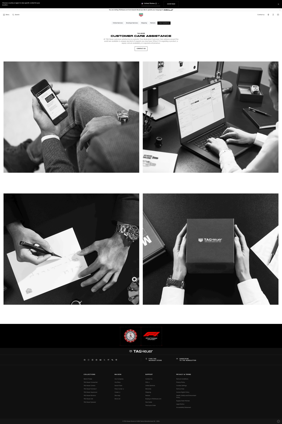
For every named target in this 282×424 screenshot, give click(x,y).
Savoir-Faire (118, 385)
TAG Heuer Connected (90, 382)
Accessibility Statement (183, 407)
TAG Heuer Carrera (89, 385)
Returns (147, 395)
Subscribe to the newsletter (188, 359)
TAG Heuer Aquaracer (90, 392)
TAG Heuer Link (88, 399)
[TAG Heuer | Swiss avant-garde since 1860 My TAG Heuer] (141, 351)
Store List (117, 399)
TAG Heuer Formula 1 (90, 389)
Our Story (117, 382)
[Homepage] (141, 15)
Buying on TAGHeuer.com (153, 399)
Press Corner (119, 389)
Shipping (148, 392)
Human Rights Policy (182, 392)
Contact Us (148, 379)
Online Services (150, 385)
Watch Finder (88, 379)
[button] (273, 14)
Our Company (119, 379)
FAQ (146, 382)
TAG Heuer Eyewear (90, 402)
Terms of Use (180, 389)
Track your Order (150, 405)
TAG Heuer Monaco (90, 395)
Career (117, 392)
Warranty (148, 389)
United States (149, 3)
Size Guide (148, 402)
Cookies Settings (181, 385)
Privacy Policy (180, 382)
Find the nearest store (155, 359)
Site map (117, 395)
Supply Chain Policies (183, 401)
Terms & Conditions (182, 379)
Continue (173, 4)
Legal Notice (180, 404)
